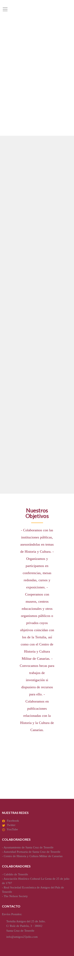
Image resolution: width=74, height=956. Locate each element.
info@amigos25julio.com (22, 936)
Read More (13, 284)
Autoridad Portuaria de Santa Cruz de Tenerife (32, 851)
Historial (16, 441)
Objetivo (15, 247)
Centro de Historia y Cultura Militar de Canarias (33, 856)
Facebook (13, 820)
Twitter (11, 825)
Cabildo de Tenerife (16, 874)
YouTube (12, 829)
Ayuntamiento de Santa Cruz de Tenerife (28, 847)
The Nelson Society (16, 896)
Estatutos (17, 344)
